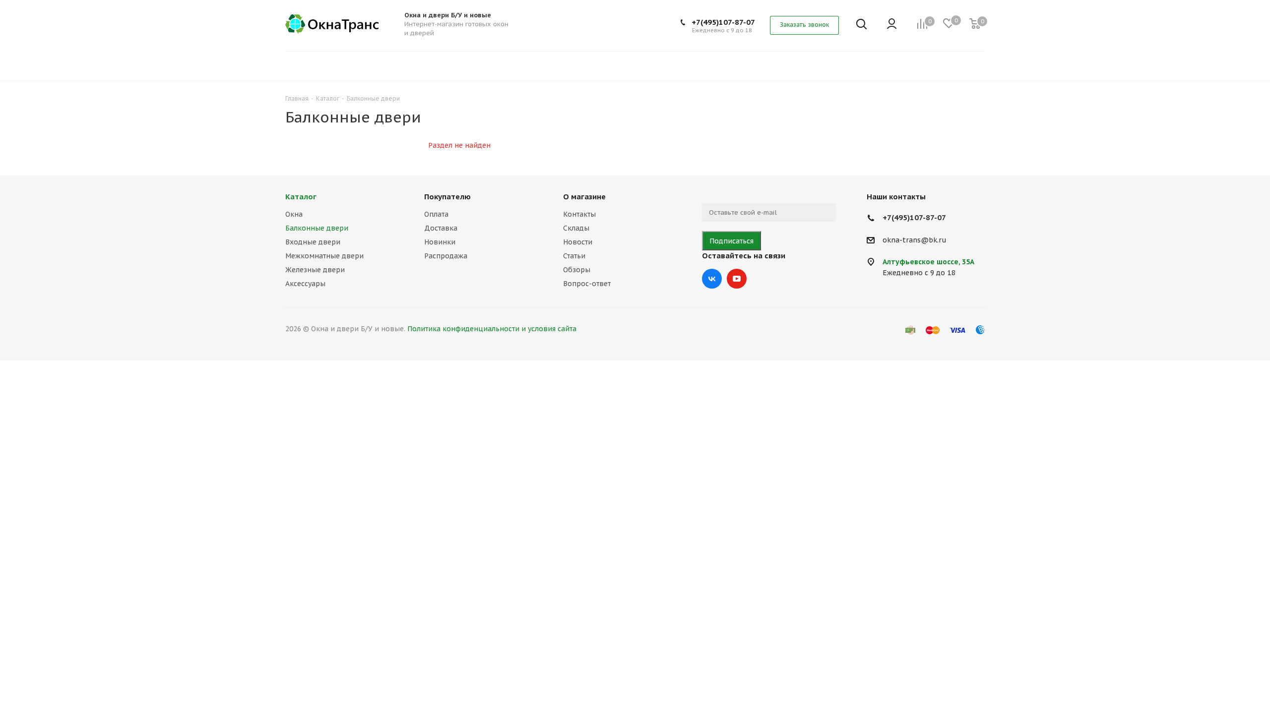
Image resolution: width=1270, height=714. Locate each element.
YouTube (737, 279)
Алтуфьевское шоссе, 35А (928, 261)
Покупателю (447, 196)
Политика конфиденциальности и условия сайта (491, 328)
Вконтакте (712, 279)
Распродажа (445, 255)
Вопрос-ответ (587, 283)
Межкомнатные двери (324, 255)
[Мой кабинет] (892, 24)
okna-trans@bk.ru (915, 240)
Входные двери (312, 242)
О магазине (584, 196)
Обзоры (576, 269)
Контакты (579, 214)
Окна (294, 214)
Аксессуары (305, 283)
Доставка (440, 228)
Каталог (301, 196)
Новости (577, 242)
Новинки (439, 242)
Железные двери (315, 269)
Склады (576, 228)
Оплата (436, 214)
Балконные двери (316, 228)
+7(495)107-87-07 (723, 22)
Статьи (574, 255)
